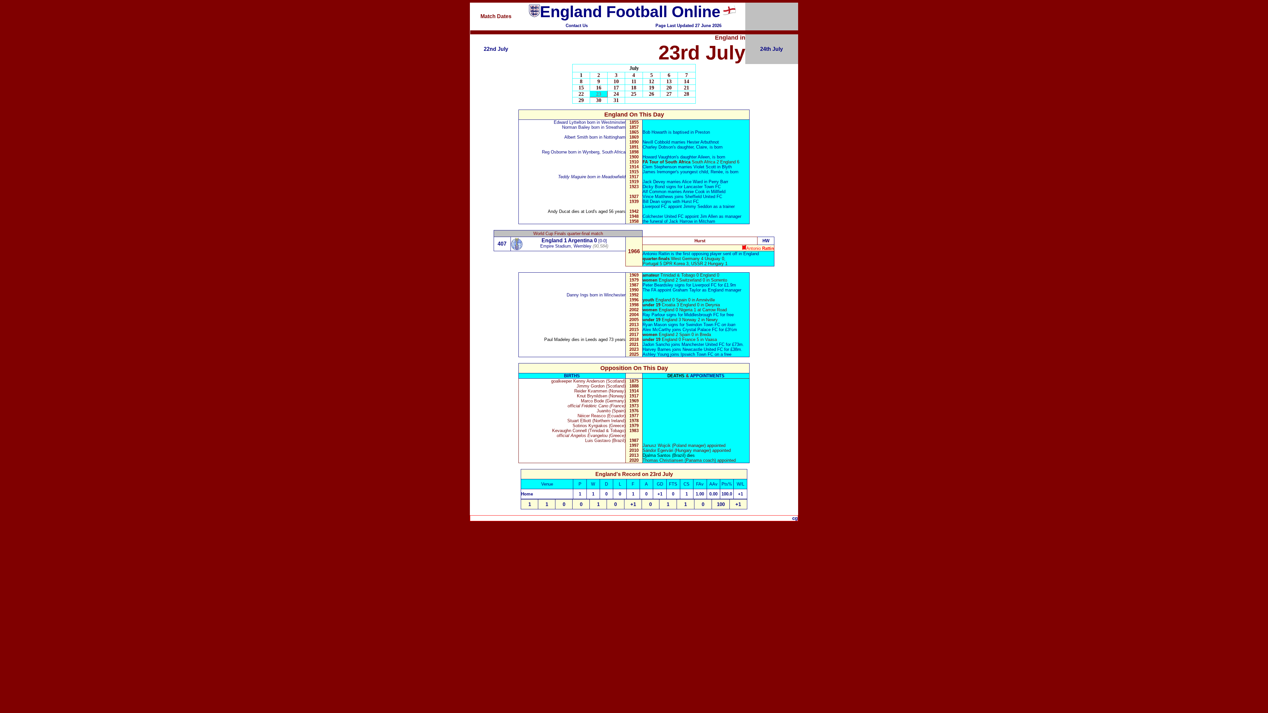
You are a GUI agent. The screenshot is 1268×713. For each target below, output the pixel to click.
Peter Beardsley (659, 285)
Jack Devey (654, 181)
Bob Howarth (655, 132)
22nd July (496, 49)
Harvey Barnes (657, 349)
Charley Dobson (658, 147)
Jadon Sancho (656, 344)
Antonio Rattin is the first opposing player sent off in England (701, 253)
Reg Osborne (554, 152)
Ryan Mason (655, 324)
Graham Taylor (687, 290)
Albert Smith (576, 137)
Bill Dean (651, 201)
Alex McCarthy (657, 329)
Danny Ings (577, 294)
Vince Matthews (659, 196)
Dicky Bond (654, 186)
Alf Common (655, 191)
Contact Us (577, 25)
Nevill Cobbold (656, 142)
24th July (771, 49)
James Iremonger (659, 171)
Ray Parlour (654, 314)
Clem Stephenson (660, 166)
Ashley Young (656, 354)
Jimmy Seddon (697, 206)
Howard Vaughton (659, 156)
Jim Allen (709, 216)
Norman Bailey (576, 127)
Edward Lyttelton (570, 122)
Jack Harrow (681, 221)
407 (502, 244)
